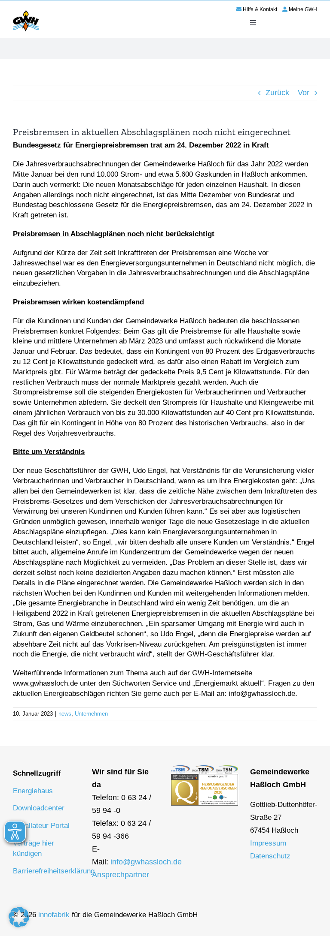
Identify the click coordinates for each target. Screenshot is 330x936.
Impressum (268, 843)
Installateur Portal (41, 826)
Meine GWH (303, 9)
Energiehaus (33, 791)
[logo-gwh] (26, 11)
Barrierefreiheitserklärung (54, 871)
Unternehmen (91, 713)
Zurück (277, 92)
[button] (19, 917)
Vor (303, 92)
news (64, 713)
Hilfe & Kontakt (260, 9)
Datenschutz (270, 856)
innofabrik (54, 915)
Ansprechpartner (120, 874)
